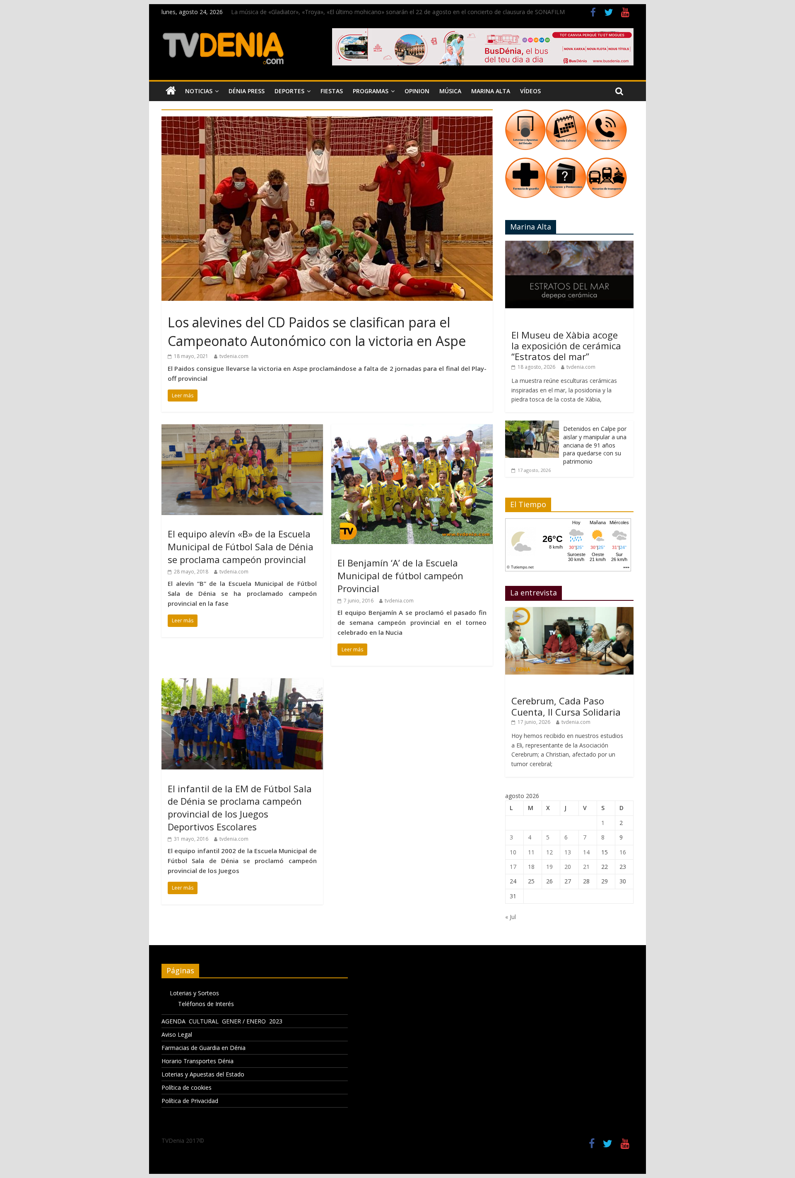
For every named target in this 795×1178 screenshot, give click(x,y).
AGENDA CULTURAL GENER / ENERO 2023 (221, 1021)
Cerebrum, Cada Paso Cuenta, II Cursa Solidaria (566, 706)
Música (450, 91)
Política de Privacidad (189, 1101)
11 (531, 852)
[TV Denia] (170, 91)
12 (549, 852)
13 (567, 852)
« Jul (510, 917)
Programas (370, 91)
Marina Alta (490, 91)
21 (586, 867)
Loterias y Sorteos (194, 993)
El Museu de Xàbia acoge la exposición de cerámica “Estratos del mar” (566, 346)
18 (531, 867)
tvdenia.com (233, 356)
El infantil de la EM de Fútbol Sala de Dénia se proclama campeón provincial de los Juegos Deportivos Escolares (240, 807)
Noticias (198, 91)
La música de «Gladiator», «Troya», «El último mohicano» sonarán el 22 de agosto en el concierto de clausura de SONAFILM (398, 12)
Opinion (417, 91)
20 (567, 867)
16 (622, 852)
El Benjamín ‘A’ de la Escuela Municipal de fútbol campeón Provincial (400, 575)
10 (513, 852)
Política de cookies (186, 1087)
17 (513, 867)
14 (586, 852)
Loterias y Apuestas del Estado (202, 1074)
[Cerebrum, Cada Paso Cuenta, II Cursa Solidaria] (569, 611)
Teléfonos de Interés (206, 1004)
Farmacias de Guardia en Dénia (203, 1048)
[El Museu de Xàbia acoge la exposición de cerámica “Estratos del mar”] (569, 245)
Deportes (289, 91)
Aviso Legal (176, 1034)
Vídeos (530, 91)
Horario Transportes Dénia (197, 1061)
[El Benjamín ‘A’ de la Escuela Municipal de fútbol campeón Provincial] (412, 429)
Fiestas (331, 91)
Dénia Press (247, 91)
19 (549, 867)
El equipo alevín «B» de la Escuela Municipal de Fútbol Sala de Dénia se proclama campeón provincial (240, 546)
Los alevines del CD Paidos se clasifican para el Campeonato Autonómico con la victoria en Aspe (317, 331)
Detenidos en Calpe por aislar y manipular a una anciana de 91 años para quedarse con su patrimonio (594, 445)
